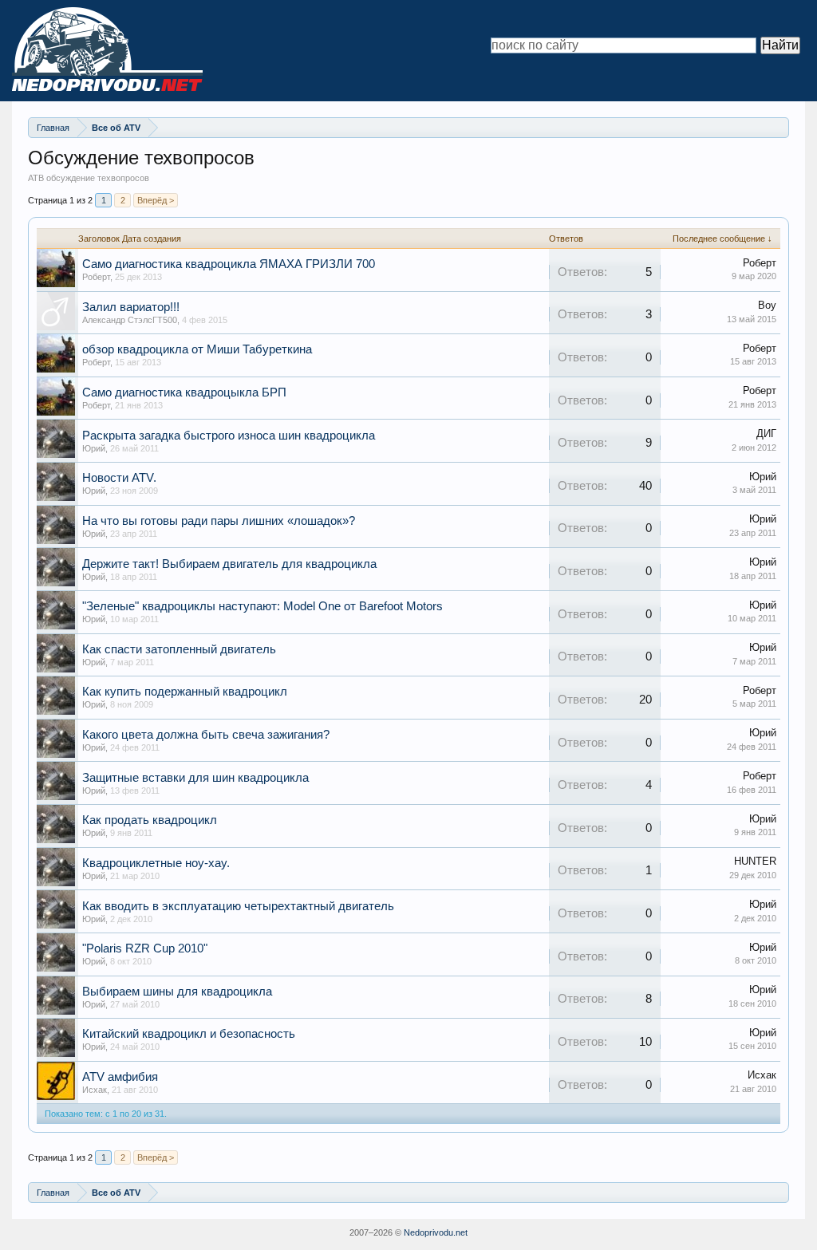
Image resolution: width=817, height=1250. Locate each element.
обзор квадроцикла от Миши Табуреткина (197, 349)
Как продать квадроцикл (149, 820)
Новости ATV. (119, 477)
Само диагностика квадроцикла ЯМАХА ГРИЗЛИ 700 (228, 264)
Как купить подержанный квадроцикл (184, 691)
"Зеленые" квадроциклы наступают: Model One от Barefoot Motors (262, 606)
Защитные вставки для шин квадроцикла (195, 777)
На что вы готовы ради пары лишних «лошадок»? (218, 521)
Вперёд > (155, 200)
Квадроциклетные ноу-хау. (156, 863)
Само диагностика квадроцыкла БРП (184, 392)
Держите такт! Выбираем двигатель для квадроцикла (229, 564)
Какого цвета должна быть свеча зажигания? (206, 734)
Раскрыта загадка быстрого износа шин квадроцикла (228, 435)
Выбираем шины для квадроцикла (177, 991)
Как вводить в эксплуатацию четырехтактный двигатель (238, 906)
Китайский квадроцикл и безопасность (188, 1033)
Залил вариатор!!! (131, 307)
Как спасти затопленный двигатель (179, 649)
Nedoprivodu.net (436, 1232)
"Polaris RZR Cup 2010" (144, 948)
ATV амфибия (120, 1077)
